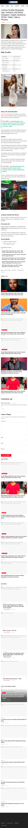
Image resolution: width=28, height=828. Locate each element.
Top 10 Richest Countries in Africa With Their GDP (13, 762)
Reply (3, 408)
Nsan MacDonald (7, 609)
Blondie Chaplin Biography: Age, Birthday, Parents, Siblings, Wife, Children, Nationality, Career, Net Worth (13, 606)
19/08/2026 (3, 578)
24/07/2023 (7, 806)
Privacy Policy (10, 823)
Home (2, 5)
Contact (17, 5)
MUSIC (7, 5)
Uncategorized (5, 388)
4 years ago (14, 403)
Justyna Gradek (4, 114)
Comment (3, 421)
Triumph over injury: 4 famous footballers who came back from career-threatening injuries (13, 696)
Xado (3, 22)
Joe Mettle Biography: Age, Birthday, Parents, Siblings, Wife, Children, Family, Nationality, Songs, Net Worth (13, 655)
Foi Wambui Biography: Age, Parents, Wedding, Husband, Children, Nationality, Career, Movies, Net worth (13, 517)
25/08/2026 (3, 296)
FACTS (4, 692)
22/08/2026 (3, 394)
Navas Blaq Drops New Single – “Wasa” (12, 678)
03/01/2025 (13, 657)
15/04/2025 (13, 609)
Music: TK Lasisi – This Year (9, 630)
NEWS (23, 5)
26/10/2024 (13, 680)
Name (2, 437)
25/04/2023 (9, 22)
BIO (12, 5)
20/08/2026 (3, 539)
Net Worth (14, 270)
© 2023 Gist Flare (4, 825)
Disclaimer (17, 823)
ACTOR (2, 717)
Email (2, 443)
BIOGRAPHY (4, 290)
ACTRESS (4, 512)
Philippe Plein (20, 270)
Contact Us (3, 823)
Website (3, 448)
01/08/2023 (7, 785)
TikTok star (22, 217)
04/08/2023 (7, 722)
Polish (3, 272)
